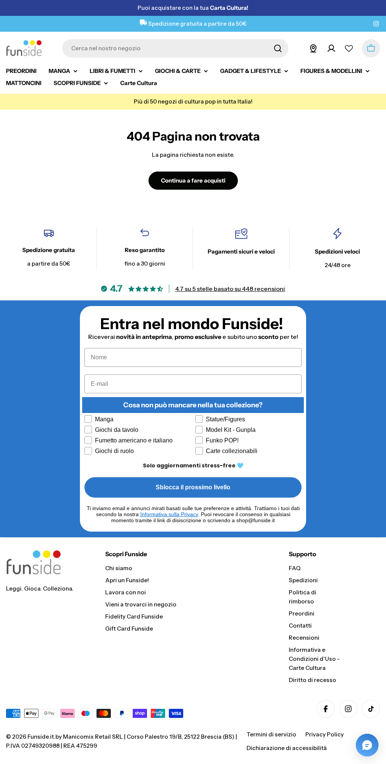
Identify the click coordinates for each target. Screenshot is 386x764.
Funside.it (41, 736)
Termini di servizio (271, 734)
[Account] (331, 48)
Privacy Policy (324, 734)
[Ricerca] (277, 48)
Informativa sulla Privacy (169, 514)
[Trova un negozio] (313, 48)
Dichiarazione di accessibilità (287, 748)
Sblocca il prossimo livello (193, 487)
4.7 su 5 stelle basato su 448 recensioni (230, 288)
